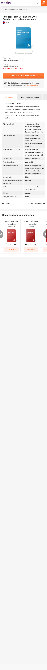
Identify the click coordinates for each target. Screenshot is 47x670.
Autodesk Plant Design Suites (16, 9)
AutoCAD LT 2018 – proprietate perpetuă (11, 224)
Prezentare (8, 97)
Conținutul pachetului (30, 97)
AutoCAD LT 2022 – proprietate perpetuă (31, 224)
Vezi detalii (11, 249)
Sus (44, 263)
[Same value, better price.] (6, 2)
